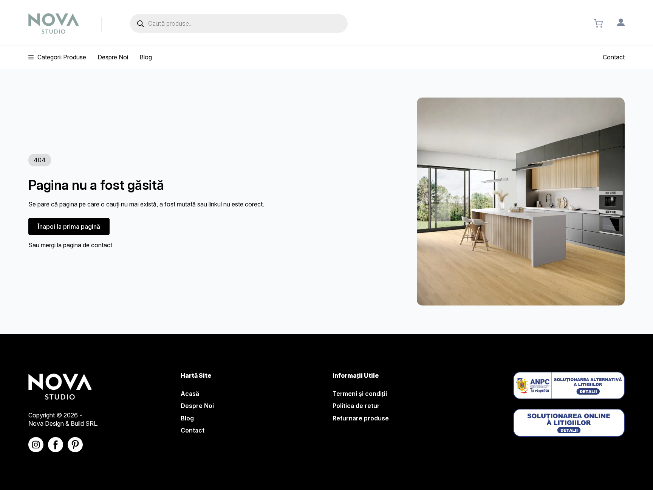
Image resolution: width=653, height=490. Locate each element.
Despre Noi (197, 405)
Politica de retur (356, 405)
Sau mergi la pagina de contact (70, 245)
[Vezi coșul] (598, 23)
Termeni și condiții (360, 393)
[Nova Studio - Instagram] (35, 444)
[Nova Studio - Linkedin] (75, 444)
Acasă (190, 393)
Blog (187, 418)
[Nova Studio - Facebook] (55, 444)
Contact (192, 430)
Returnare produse (361, 418)
